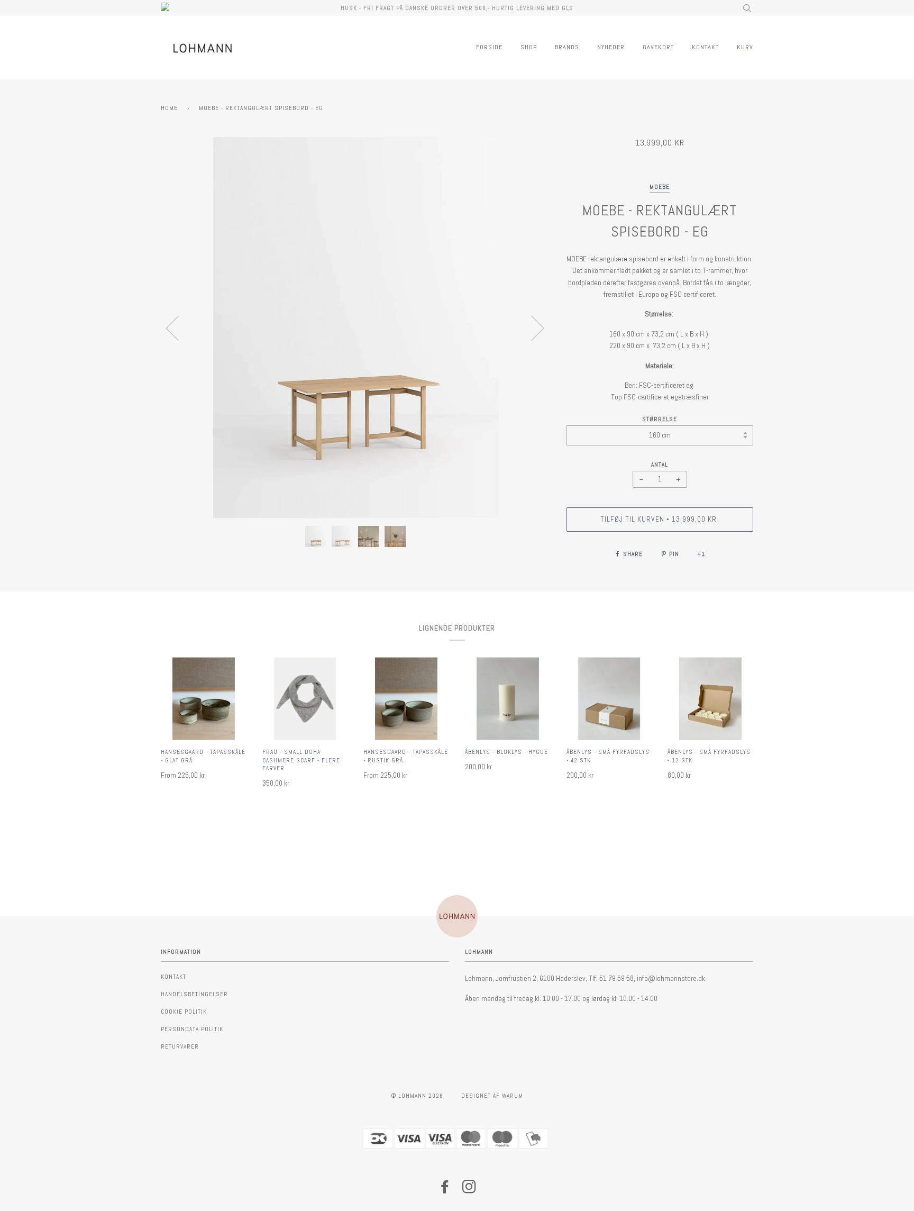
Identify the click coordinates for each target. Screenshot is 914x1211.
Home (169, 108)
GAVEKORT (658, 47)
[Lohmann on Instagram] (469, 1190)
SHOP (528, 47)
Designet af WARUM (492, 1095)
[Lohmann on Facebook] (445, 1190)
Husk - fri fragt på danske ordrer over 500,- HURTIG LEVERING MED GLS (457, 8)
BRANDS (567, 47)
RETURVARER (180, 1046)
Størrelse (659, 419)
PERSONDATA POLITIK (192, 1029)
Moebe (660, 186)
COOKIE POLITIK (184, 1011)
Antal (659, 464)
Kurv (745, 47)
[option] (356, 327)
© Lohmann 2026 (417, 1095)
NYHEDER (611, 47)
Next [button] (531, 327)
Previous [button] (179, 327)
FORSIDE (489, 47)
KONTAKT (705, 47)
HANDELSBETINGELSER (194, 994)
